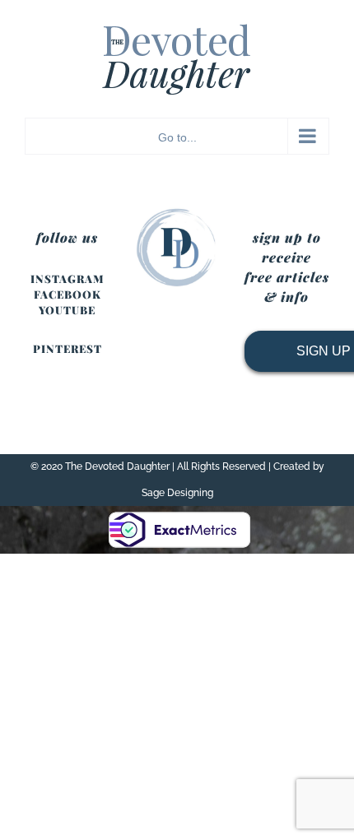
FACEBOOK (67, 294)
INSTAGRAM (67, 278)
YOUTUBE (67, 310)
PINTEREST (67, 348)
